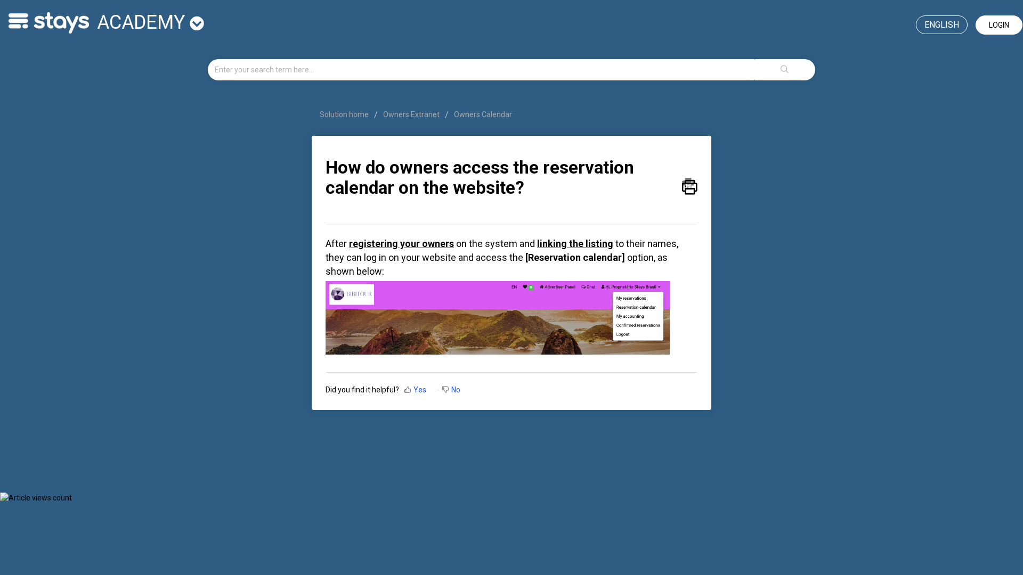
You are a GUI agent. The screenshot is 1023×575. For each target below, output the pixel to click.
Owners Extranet (411, 114)
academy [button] (143, 22)
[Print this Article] (689, 184)
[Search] (784, 69)
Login (999, 25)
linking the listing (575, 243)
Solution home (345, 114)
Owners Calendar (483, 114)
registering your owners (401, 243)
